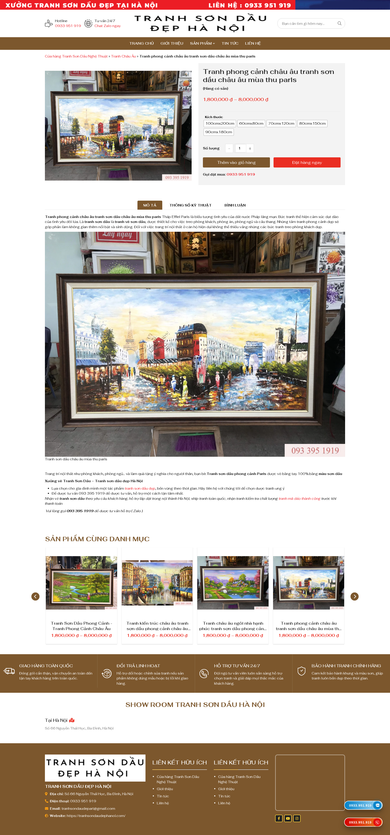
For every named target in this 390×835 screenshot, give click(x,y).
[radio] (220, 123)
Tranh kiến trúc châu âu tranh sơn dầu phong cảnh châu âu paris (157, 626)
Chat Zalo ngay (108, 26)
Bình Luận (235, 205)
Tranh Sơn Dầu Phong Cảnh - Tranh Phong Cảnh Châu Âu (81, 626)
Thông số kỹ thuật (190, 205)
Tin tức (230, 43)
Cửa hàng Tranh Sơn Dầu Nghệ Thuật (76, 56)
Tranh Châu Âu (123, 56)
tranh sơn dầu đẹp (140, 488)
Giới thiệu (171, 43)
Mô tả (149, 205)
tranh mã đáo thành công (299, 498)
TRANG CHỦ (141, 43)
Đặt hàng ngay (307, 162)
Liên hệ (253, 43)
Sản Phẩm (201, 43)
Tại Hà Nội (57, 720)
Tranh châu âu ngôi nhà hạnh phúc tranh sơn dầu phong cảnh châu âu (232, 626)
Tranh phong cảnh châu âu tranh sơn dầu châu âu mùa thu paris (308, 626)
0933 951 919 (68, 26)
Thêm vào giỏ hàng (236, 162)
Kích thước (214, 117)
